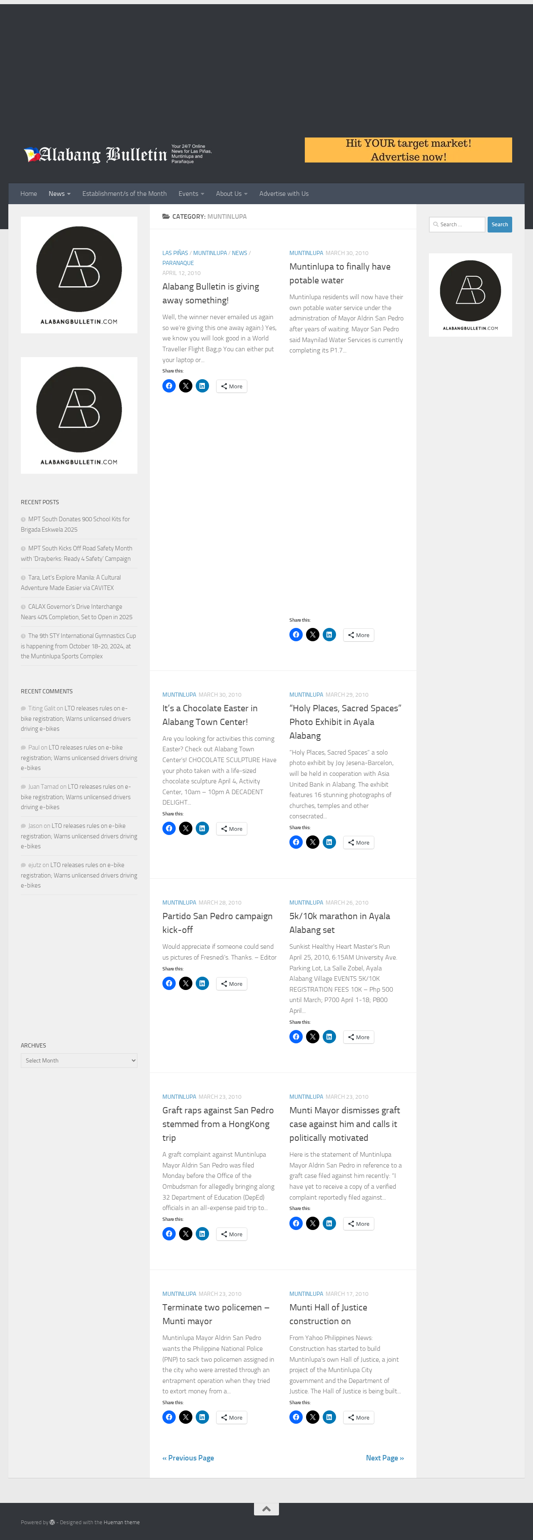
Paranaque (178, 263)
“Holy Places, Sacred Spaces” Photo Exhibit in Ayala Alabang (345, 722)
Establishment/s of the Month (124, 194)
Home (28, 194)
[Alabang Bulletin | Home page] (118, 154)
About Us (229, 194)
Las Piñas (175, 253)
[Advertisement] (266, 62)
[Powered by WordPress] (52, 1522)
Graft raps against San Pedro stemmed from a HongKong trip (218, 1124)
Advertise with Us (284, 194)
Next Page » (385, 1457)
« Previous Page (188, 1457)
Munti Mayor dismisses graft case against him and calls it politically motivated (344, 1124)
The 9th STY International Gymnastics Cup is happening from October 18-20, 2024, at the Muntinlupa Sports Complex (78, 646)
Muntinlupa (210, 253)
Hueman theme (122, 1522)
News (57, 194)
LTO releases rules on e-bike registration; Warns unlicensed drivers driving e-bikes (76, 718)
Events (188, 194)
